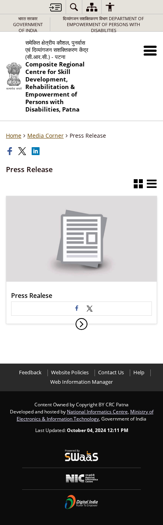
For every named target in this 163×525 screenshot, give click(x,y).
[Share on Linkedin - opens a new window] (36, 151)
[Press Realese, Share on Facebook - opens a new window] (77, 308)
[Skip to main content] (55, 7)
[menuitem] (74, 7)
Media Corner (45, 135)
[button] (150, 50)
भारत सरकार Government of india (28, 24)
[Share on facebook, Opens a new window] (10, 151)
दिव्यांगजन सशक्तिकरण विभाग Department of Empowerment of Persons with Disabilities (103, 24)
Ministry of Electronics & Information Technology (85, 415)
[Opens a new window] (89, 308)
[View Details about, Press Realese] (81, 324)
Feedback (30, 372)
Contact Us (111, 372)
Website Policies (70, 372)
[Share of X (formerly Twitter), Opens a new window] (23, 151)
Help (138, 372)
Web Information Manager (81, 382)
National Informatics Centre (97, 411)
